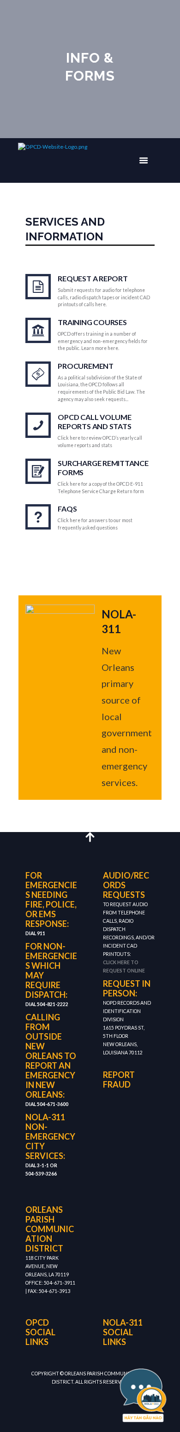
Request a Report (92, 278)
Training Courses (92, 322)
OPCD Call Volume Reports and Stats (94, 422)
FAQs (67, 508)
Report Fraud (119, 1079)
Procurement (85, 365)
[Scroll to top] (90, 836)
